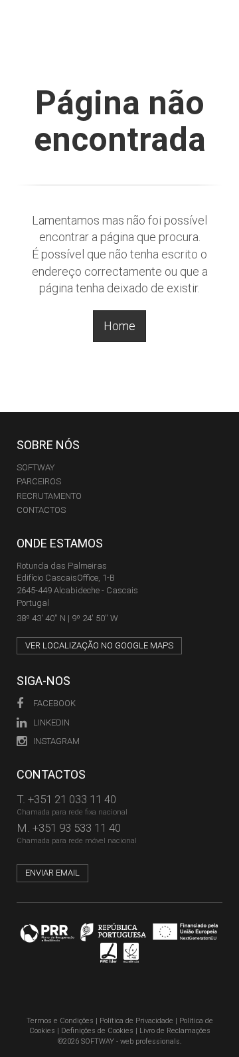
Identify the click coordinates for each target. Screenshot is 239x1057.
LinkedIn (51, 722)
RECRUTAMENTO (49, 496)
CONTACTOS (41, 510)
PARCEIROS (39, 481)
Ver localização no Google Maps (99, 645)
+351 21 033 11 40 (72, 799)
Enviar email (52, 873)
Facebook (54, 703)
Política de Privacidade (136, 1020)
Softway (35, 467)
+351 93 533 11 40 (77, 827)
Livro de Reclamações (174, 1030)
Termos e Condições (60, 1020)
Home (119, 326)
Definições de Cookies (97, 1030)
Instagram (56, 741)
